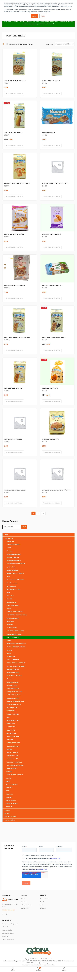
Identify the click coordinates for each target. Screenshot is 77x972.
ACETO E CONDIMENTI (13, 544)
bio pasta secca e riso (13, 589)
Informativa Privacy (26, 905)
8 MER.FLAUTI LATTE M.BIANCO (13, 388)
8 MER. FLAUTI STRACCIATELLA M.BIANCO (17, 337)
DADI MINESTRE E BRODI (14, 634)
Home (13, 970)
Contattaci (5, 936)
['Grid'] (3, 44)
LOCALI (8, 791)
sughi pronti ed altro (12, 755)
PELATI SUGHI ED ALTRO (14, 704)
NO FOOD (7, 813)
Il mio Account (44, 899)
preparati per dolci (12, 707)
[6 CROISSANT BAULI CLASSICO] (57, 205)
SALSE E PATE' (11, 730)
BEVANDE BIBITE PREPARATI (15, 573)
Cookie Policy (25, 908)
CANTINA (8, 778)
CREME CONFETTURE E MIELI (15, 631)
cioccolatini (10, 621)
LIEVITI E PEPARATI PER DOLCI (16, 666)
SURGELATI (9, 807)
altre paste (10, 551)
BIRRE (8, 592)
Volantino (24, 902)
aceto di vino (10, 541)
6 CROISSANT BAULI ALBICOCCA (14, 234)
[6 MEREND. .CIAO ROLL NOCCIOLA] (57, 256)
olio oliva (9, 679)
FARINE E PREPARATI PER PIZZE (16, 644)
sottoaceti (10, 739)
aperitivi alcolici (11, 567)
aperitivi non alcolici (12, 570)
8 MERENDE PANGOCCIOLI (50, 388)
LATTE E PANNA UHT (13, 659)
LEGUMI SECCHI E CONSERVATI (16, 663)
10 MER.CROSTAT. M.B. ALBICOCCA (15, 80)
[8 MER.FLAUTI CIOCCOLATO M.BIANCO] (57, 307)
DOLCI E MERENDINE (13, 637)
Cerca (24, 527)
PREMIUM (8, 797)
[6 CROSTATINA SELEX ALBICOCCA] (20, 256)
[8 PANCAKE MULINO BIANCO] (57, 409)
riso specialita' (11, 723)
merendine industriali (13, 672)
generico (9, 650)
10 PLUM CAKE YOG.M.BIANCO (13, 132)
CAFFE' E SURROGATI (13, 605)
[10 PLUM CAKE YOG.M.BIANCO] (20, 102)
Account (64, 970)
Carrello (42, 902)
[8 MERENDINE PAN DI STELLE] (20, 409)
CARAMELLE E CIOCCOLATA (15, 612)
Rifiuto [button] (43, 16)
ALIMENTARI (9, 538)
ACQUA (9, 548)
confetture (10, 624)
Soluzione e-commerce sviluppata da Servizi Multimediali (38, 965)
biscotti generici (11, 602)
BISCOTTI (9, 599)
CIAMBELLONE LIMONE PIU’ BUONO (15, 490)
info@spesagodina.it (8, 910)
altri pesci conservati (13, 557)
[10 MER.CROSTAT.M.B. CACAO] (57, 50)
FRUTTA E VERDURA (11, 784)
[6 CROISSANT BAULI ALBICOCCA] (20, 205)
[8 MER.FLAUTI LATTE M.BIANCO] (20, 358)
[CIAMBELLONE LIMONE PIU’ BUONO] (20, 460)
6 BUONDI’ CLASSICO (48, 132)
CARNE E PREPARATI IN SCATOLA (17, 615)
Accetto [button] (34, 16)
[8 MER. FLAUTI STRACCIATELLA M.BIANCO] (20, 307)
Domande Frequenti (8, 933)
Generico (7, 810)
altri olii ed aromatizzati (13, 554)
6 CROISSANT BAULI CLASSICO (51, 234)
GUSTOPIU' (9, 787)
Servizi (23, 899)
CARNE (8, 781)
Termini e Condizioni (8, 939)
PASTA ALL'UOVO (12, 685)
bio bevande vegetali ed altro (15, 580)
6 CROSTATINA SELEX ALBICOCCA (14, 285)
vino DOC (9, 771)
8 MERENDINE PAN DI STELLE (13, 439)
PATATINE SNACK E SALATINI (15, 701)
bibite (8, 576)
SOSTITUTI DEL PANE (13, 736)
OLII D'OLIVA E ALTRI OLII (14, 675)
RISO (8, 717)
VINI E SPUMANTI (12, 768)
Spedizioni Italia (7, 930)
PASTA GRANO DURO (13, 688)
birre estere (10, 596)
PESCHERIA (9, 794)
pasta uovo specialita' (13, 698)
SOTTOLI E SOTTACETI (13, 743)
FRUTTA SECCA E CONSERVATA (16, 647)
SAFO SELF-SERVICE (12, 803)
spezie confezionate (13, 746)
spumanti (9, 749)
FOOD (6, 535)
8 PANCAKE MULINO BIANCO (50, 439)
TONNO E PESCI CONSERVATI (15, 765)
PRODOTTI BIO (11, 711)
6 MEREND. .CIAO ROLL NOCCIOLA (52, 285)
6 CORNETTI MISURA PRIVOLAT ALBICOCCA (55, 183)
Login (41, 905)
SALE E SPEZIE (11, 727)
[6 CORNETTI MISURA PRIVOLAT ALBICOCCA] (57, 154)
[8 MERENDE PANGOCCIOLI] (57, 359)
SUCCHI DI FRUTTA (12, 752)
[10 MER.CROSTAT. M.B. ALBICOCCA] (20, 50)
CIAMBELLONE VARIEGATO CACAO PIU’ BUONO (56, 490)
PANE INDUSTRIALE (12, 682)
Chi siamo (24, 895)
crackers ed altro (12, 628)
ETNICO (9, 640)
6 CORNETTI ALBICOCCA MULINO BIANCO (16, 183)
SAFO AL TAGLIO (11, 800)
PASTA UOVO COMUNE (13, 695)
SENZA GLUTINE (11, 733)
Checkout (43, 908)
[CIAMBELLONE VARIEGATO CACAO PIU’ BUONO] (57, 460)
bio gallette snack (12, 583)
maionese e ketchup (13, 669)
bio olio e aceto (11, 586)
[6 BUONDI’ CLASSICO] (57, 102)
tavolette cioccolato (13, 759)
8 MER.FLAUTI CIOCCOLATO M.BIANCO (53, 337)
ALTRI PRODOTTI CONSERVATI (16, 564)
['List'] (7, 44)
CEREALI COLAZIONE (13, 618)
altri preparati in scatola (14, 560)
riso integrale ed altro (13, 720)
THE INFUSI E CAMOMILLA (14, 762)
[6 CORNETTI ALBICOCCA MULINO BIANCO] (20, 154)
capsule (9, 608)
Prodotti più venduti (10, 816)
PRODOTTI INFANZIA (13, 714)
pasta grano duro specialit (14, 691)
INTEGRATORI (11, 656)
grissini (9, 653)
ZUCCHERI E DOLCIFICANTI (15, 775)
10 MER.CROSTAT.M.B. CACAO (51, 80)
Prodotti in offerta (10, 820)
